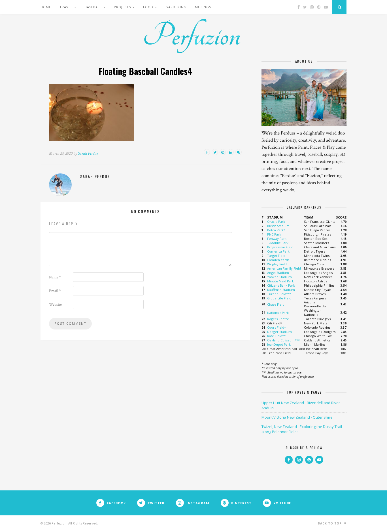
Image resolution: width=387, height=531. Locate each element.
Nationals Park (278, 312)
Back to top (330, 523)
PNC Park (274, 234)
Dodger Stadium (279, 331)
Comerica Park (278, 251)
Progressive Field (280, 247)
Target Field (276, 255)
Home (46, 7)
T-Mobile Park (277, 243)
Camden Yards (278, 260)
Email (55, 290)
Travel (66, 7)
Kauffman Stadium (281, 289)
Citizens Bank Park (281, 285)
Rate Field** (276, 336)
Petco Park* (276, 230)
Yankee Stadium (279, 277)
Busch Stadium (278, 226)
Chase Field (275, 304)
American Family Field (284, 268)
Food (148, 7)
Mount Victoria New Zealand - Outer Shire (297, 417)
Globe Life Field (279, 298)
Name (55, 277)
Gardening (175, 7)
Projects (122, 7)
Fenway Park (276, 238)
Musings (203, 7)
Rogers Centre (278, 319)
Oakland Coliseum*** (283, 340)
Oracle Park (276, 221)
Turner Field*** (279, 294)
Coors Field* (276, 327)
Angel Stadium (278, 272)
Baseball (93, 7)
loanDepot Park (279, 344)
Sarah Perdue (88, 153)
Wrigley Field (277, 264)
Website (55, 304)
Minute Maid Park (280, 281)
